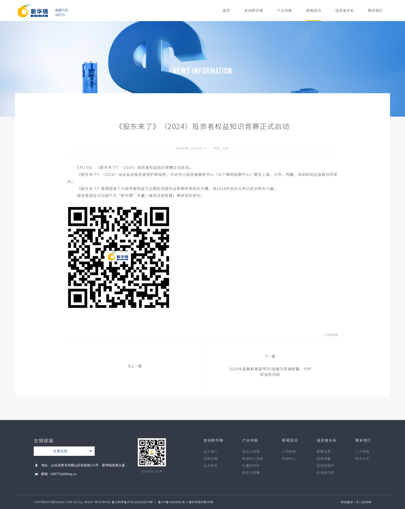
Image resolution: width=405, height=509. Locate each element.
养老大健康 (251, 472)
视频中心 (289, 458)
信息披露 (324, 458)
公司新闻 (289, 451)
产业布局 (284, 10)
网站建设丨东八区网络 (356, 502)
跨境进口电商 (252, 458)
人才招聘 (362, 451)
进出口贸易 (251, 451)
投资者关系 (344, 10)
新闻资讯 (313, 10)
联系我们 (375, 10)
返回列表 (332, 334)
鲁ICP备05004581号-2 (173, 502)
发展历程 (210, 458)
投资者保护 (325, 465)
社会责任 (210, 465)
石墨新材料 (251, 465)
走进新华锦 (253, 10)
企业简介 (210, 451)
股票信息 (324, 451)
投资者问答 (325, 472)
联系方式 (362, 458)
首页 (226, 10)
